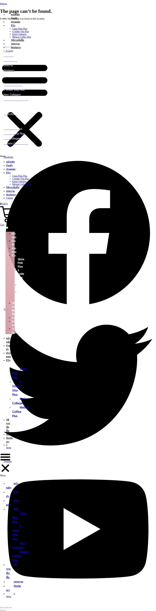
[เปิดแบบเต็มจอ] (4, 607)
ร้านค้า (14, 18)
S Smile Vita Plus (20, 31)
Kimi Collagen (19, 34)
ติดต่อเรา (11, 195)
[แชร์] (7, 607)
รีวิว (13, 25)
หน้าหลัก (15, 14)
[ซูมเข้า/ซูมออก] (1, 607)
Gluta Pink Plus (19, 28)
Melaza (3, 3)
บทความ (10, 191)
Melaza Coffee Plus (21, 37)
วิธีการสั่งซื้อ (17, 40)
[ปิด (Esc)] (10, 607)
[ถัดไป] (4, 610)
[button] (25, 106)
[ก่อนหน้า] (1, 610)
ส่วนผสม (15, 22)
